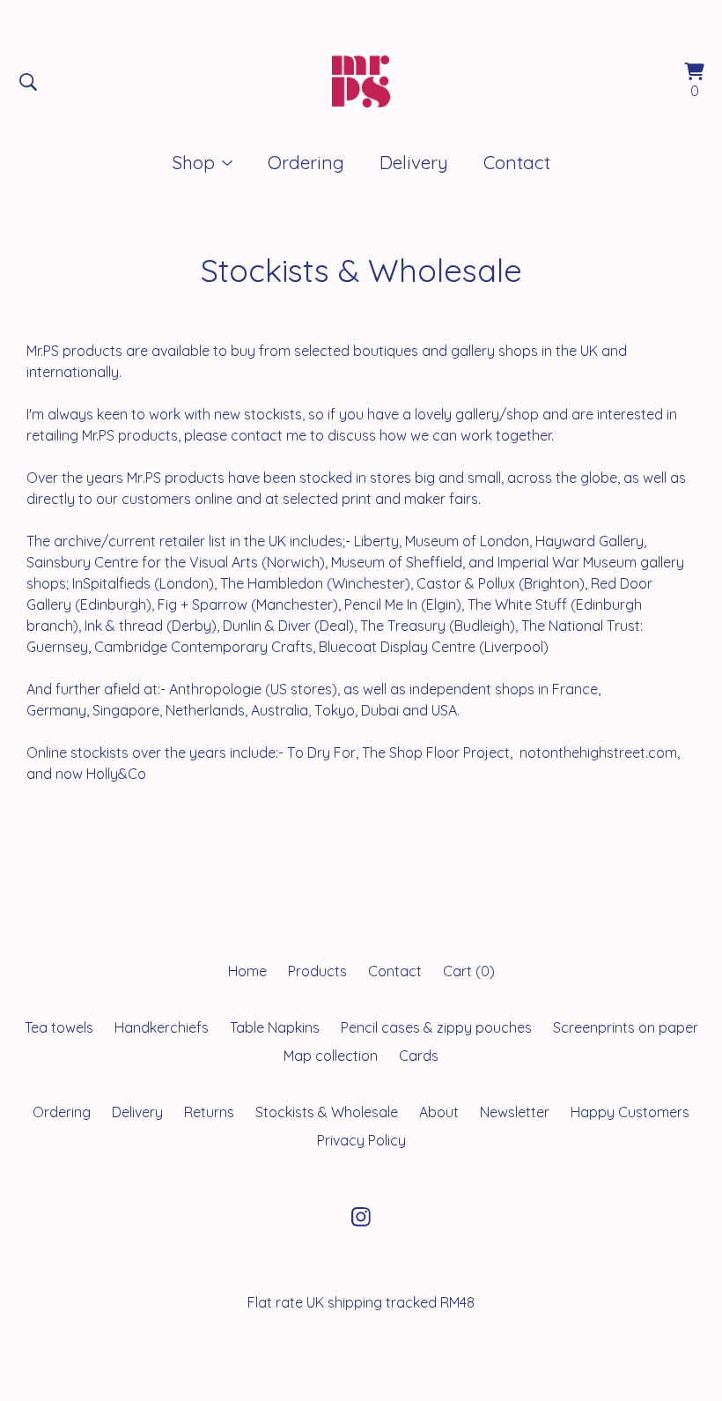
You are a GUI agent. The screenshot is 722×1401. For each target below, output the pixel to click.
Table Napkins (275, 1027)
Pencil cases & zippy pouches (436, 1027)
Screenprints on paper (625, 1027)
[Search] (28, 82)
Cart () (469, 971)
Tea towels (59, 1027)
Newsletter (514, 1112)
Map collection (331, 1055)
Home (247, 971)
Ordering (306, 162)
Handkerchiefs (161, 1027)
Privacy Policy (361, 1140)
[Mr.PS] (361, 81)
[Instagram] (361, 1217)
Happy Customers (630, 1112)
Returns (209, 1112)
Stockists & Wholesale (326, 1112)
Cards (418, 1055)
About (439, 1112)
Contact (516, 162)
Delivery (413, 162)
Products (317, 971)
